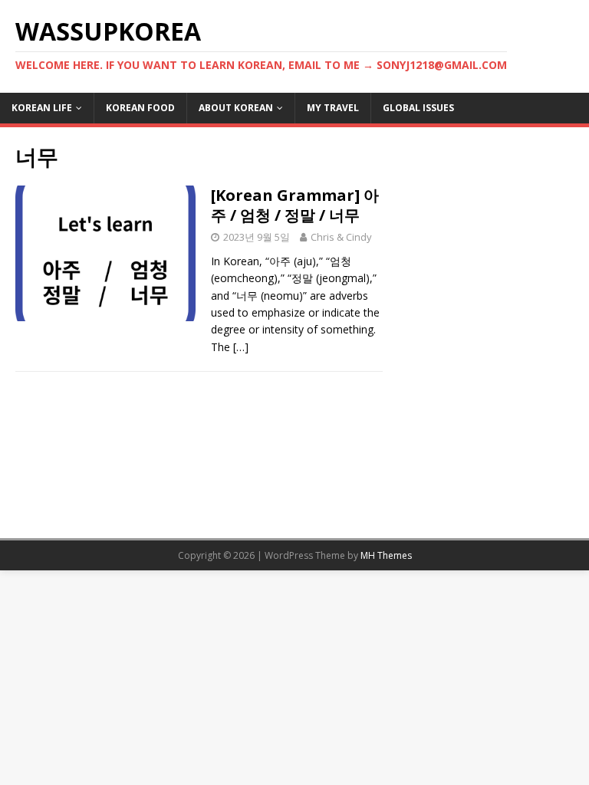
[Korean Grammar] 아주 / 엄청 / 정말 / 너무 (295, 205)
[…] (240, 347)
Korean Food (140, 107)
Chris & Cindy (341, 237)
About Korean (236, 107)
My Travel (333, 107)
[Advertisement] (485, 219)
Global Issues (418, 107)
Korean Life (42, 107)
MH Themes (386, 555)
